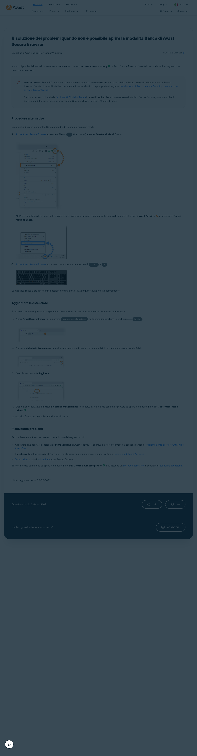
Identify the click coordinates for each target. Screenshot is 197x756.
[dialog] (98, 378)
